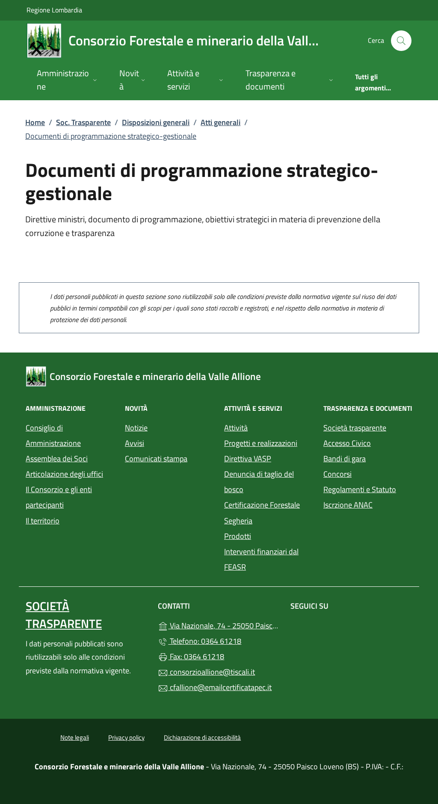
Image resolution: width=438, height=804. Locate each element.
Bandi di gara (344, 458)
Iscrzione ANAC (348, 505)
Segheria (238, 520)
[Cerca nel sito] (401, 40)
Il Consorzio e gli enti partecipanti (59, 497)
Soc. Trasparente (83, 122)
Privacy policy (126, 737)
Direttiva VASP (247, 458)
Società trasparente (354, 427)
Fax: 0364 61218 (196, 656)
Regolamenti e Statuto (359, 489)
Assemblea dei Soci (57, 458)
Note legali (74, 737)
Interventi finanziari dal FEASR (261, 559)
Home (35, 122)
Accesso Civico (347, 443)
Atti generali (220, 122)
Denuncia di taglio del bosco (259, 481)
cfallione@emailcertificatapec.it (220, 687)
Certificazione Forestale (262, 505)
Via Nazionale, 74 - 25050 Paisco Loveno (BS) (224, 624)
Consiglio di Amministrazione (53, 435)
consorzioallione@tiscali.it (211, 672)
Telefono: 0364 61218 (204, 641)
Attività (236, 427)
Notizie (136, 427)
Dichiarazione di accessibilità (202, 737)
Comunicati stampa (156, 458)
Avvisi (134, 443)
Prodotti (237, 536)
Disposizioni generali (155, 122)
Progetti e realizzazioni (260, 443)
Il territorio (42, 520)
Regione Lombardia (54, 9)
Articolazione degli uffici (64, 474)
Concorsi (337, 474)
